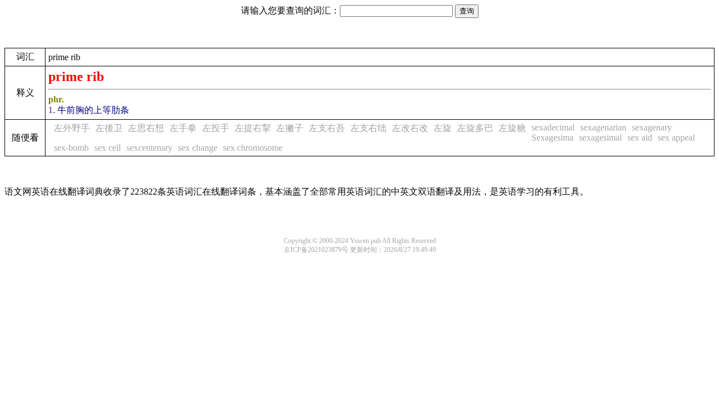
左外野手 (72, 128)
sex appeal (676, 137)
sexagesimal (600, 137)
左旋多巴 (475, 128)
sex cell (107, 147)
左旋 (443, 128)
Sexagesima (552, 137)
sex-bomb (71, 147)
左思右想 (146, 128)
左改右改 (410, 128)
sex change (197, 147)
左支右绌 (368, 128)
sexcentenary (149, 147)
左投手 (215, 128)
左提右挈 (253, 128)
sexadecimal (553, 127)
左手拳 (183, 128)
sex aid (639, 137)
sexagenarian (603, 127)
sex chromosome (253, 147)
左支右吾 (327, 128)
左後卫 (108, 128)
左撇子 (289, 128)
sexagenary (652, 127)
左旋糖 (512, 128)
